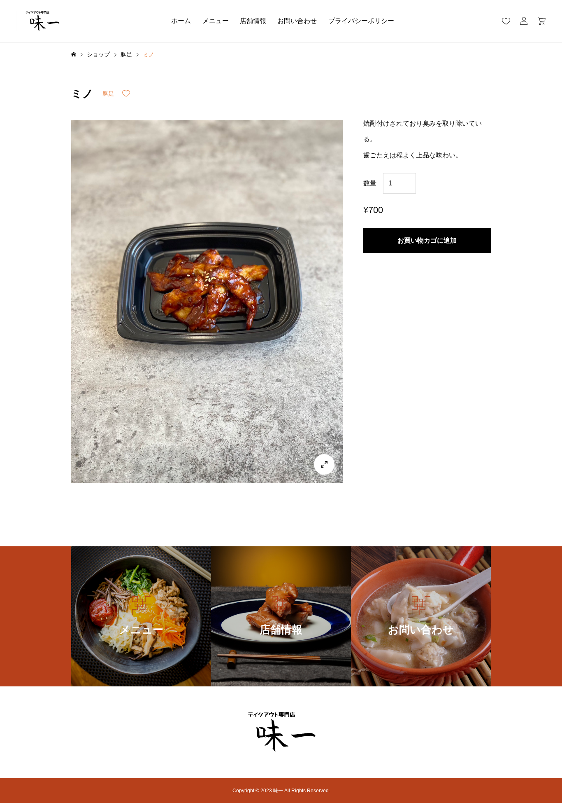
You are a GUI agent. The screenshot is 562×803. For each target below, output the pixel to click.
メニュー (215, 20)
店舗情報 (253, 20)
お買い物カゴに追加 (427, 240)
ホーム (181, 20)
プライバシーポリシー (361, 20)
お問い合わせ (297, 20)
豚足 (108, 93)
